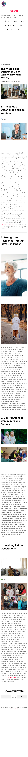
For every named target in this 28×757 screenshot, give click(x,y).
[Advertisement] (14, 49)
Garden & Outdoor (10, 25)
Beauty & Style (17, 21)
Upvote (6, 696)
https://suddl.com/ (7, 225)
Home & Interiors (8, 30)
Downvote (22, 696)
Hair (21, 25)
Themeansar (14, 709)
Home (7, 21)
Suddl (14, 10)
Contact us (21, 30)
